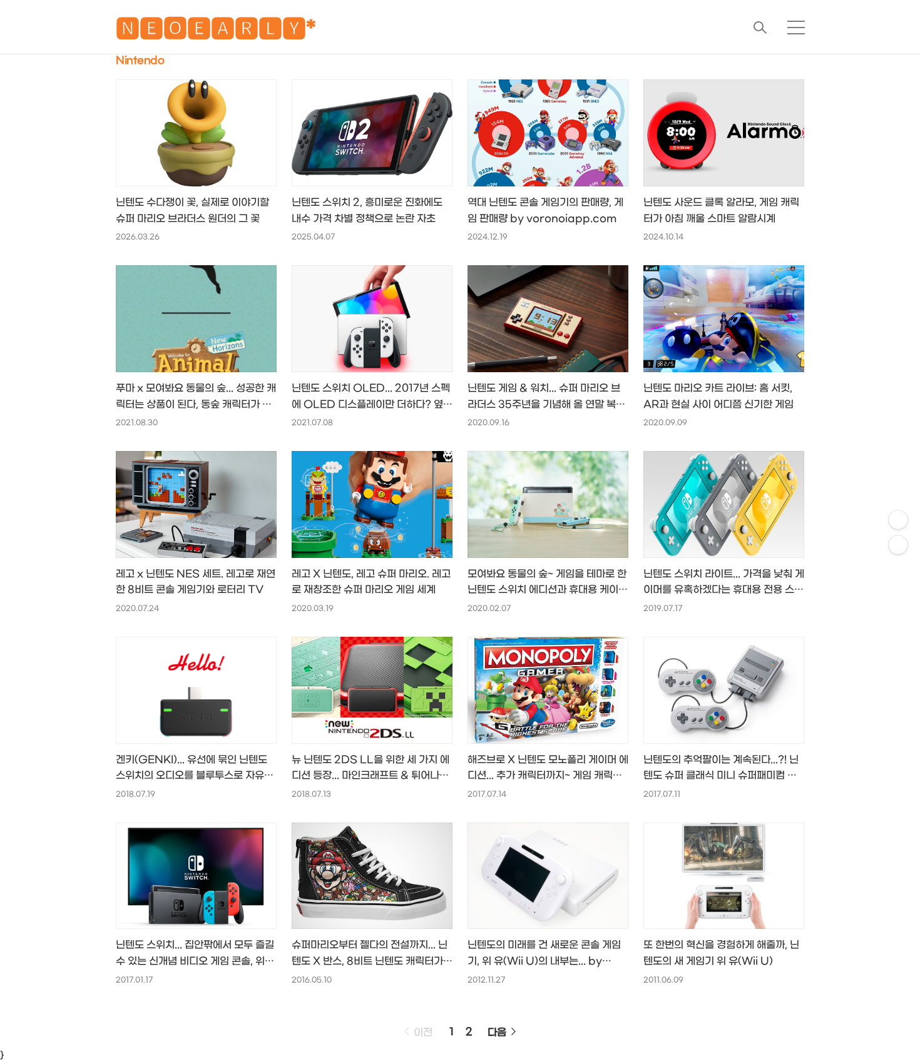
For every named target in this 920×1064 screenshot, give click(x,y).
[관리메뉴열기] (898, 519)
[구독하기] (898, 544)
